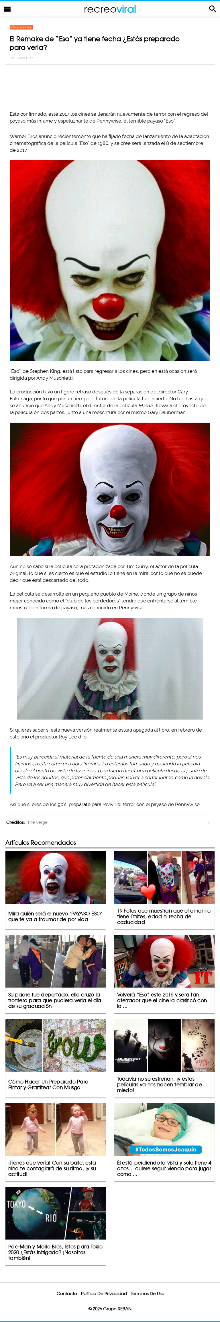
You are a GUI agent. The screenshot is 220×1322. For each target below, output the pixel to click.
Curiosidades (21, 27)
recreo (110, 9)
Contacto (67, 1293)
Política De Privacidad (104, 1293)
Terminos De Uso (147, 1293)
